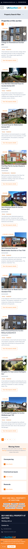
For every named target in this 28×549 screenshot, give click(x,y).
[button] (25, 7)
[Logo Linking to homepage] (14, 537)
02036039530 (22, 2)
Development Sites (10, 507)
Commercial (14, 503)
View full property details (9, 60)
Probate (5, 505)
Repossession (21, 505)
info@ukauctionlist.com (9, 2)
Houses (3, 49)
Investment (19, 507)
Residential (8, 49)
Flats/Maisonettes (6, 173)
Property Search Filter (12, 14)
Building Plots (12, 505)
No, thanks (11, 546)
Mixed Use (21, 503)
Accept (4, 546)
